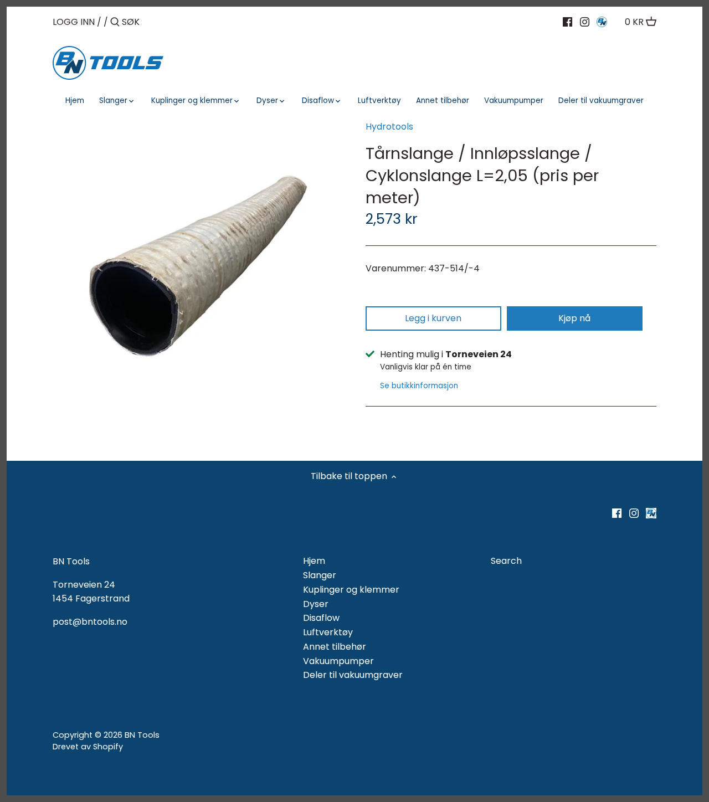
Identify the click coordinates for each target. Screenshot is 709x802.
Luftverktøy (328, 632)
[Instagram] (584, 21)
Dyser (315, 604)
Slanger (319, 575)
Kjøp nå (574, 318)
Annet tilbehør (334, 646)
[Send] (115, 22)
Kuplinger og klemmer (351, 589)
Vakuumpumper (338, 661)
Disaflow (321, 617)
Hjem (314, 560)
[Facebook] (567, 21)
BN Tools (142, 735)
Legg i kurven (433, 318)
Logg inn (74, 22)
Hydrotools (389, 126)
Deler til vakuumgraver (353, 675)
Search (506, 560)
